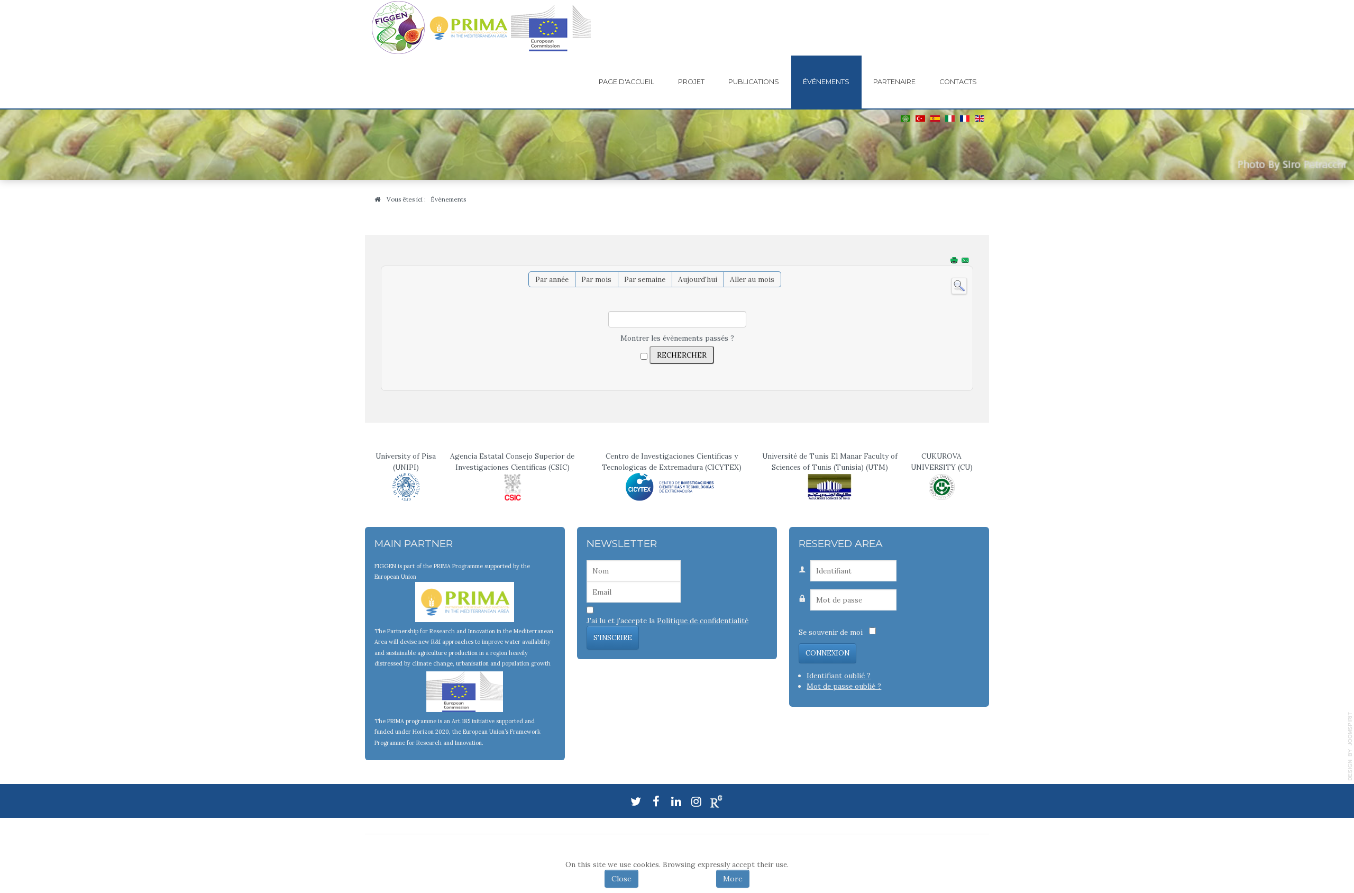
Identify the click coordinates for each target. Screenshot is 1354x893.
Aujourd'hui (697, 279)
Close (621, 878)
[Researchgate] (716, 801)
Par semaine (644, 279)
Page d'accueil (626, 82)
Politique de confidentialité (702, 620)
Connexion (827, 653)
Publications (753, 82)
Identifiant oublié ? (839, 675)
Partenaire (894, 82)
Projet (691, 82)
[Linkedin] (676, 800)
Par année (552, 279)
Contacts (958, 82)
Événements (826, 82)
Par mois (596, 279)
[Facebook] (656, 800)
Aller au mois (752, 279)
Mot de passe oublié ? (844, 686)
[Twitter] (636, 800)
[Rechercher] (959, 285)
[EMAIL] (966, 261)
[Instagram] (696, 800)
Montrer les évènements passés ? (677, 338)
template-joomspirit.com (1350, 746)
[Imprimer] (954, 261)
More (733, 878)
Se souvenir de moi (831, 632)
